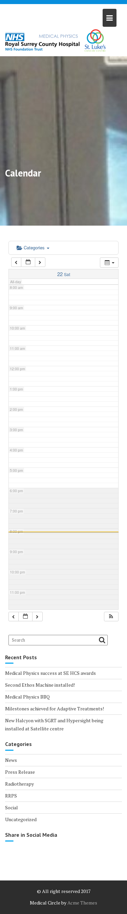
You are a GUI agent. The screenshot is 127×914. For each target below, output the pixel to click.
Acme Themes (82, 902)
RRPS (11, 795)
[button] (111, 616)
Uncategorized (21, 819)
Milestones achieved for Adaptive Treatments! (54, 708)
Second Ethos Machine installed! (40, 685)
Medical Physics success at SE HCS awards (50, 673)
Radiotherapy (19, 784)
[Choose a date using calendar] (28, 262)
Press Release (20, 772)
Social (11, 807)
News (11, 760)
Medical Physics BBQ (27, 696)
